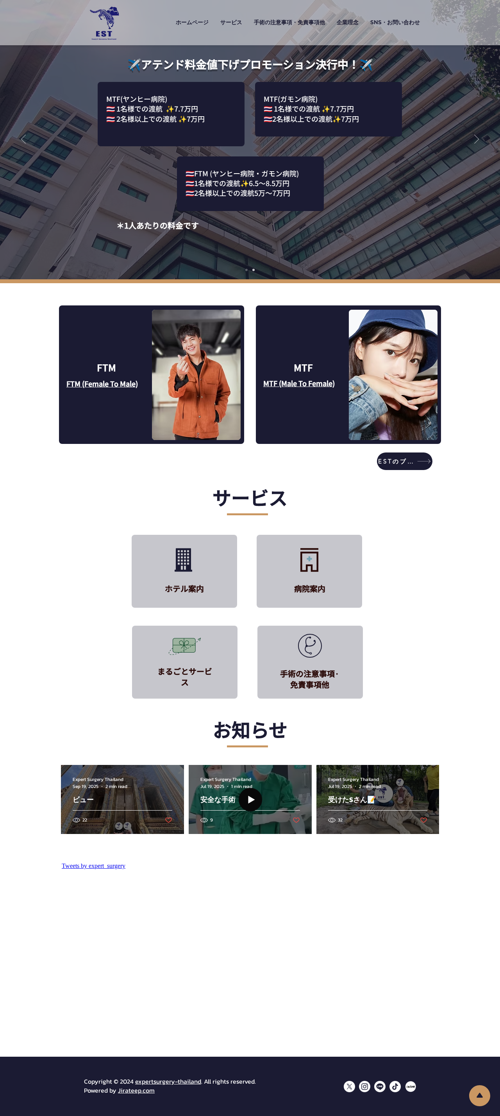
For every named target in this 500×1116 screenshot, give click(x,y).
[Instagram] (364, 1086)
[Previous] (23, 140)
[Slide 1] (246, 270)
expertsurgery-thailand (168, 1081)
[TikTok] (395, 1086)
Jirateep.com (136, 1090)
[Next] (476, 140)
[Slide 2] (253, 270)
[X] (349, 1086)
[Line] (380, 1086)
